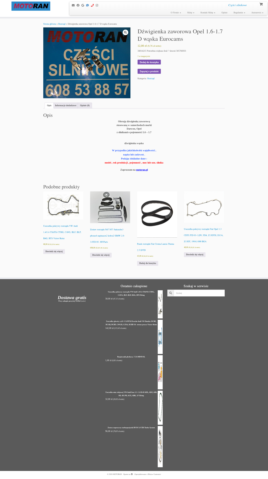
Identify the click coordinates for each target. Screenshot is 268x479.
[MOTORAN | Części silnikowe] (31, 6)
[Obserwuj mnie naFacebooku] (79, 5)
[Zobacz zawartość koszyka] (261, 4)
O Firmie (175, 12)
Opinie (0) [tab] (85, 105)
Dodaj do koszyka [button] (147, 263)
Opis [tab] (49, 105)
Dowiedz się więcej (54, 251)
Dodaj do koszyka (149, 62)
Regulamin (239, 12)
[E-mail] (74, 5)
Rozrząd (61, 24)
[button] (125, 32)
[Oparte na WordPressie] (132, 474)
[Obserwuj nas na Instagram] (98, 5)
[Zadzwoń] (93, 5)
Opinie (224, 12)
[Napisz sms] (88, 5)
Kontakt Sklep (207, 12)
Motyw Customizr (154, 474)
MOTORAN (117, 474)
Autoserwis (256, 12)
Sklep (190, 12)
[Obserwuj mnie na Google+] (83, 5)
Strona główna (49, 24)
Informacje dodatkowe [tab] (65, 105)
